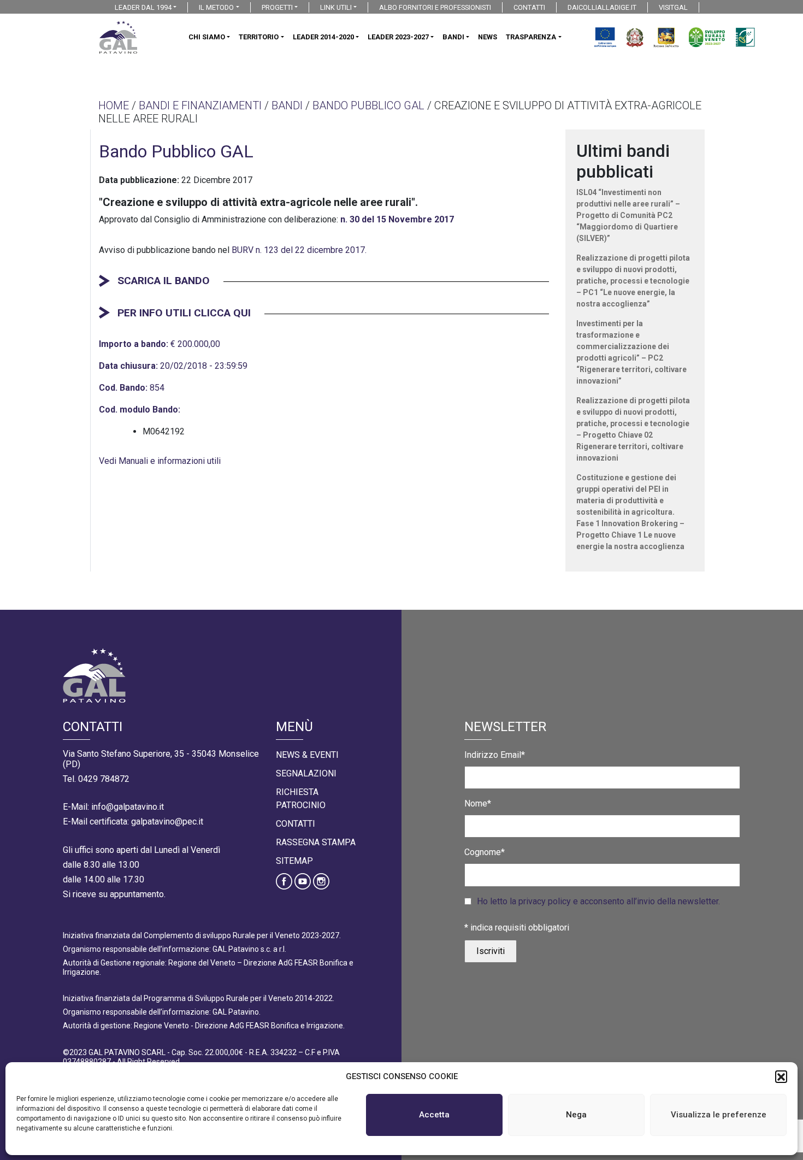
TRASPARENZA (531, 37)
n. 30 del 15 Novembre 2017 (397, 219)
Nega (576, 1115)
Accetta (434, 1115)
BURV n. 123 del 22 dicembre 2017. (299, 250)
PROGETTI (277, 7)
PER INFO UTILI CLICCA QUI (184, 313)
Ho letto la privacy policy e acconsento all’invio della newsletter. (598, 901)
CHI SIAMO (206, 37)
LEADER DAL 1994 (143, 7)
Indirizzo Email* (494, 755)
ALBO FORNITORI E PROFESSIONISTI (435, 7)
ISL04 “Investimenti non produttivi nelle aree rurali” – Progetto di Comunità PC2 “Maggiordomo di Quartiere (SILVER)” (628, 215)
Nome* (477, 803)
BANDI (453, 37)
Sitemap (294, 861)
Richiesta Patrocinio (301, 798)
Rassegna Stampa (316, 842)
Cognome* (484, 852)
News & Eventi (307, 755)
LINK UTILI (336, 7)
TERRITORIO (259, 37)
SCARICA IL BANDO (163, 280)
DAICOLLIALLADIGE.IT (602, 7)
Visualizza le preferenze (718, 1115)
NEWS (487, 37)
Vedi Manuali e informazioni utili (160, 461)
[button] (781, 1076)
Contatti (295, 824)
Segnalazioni (306, 773)
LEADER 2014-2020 (323, 37)
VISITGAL (673, 7)
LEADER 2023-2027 (398, 37)
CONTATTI (529, 7)
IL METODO (216, 7)
